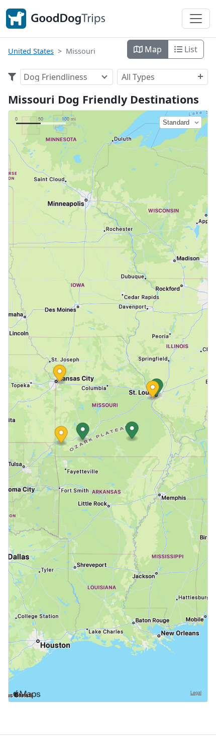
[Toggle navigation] (196, 19)
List (189, 49)
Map (152, 49)
